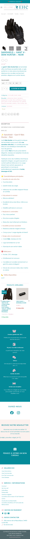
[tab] (15, 124)
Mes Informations (6, 471)
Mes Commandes (7, 473)
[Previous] (3, 31)
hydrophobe (15, 101)
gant (2, 101)
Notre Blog (5, 490)
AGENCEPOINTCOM (15, 537)
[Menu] (1, 7)
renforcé (3, 103)
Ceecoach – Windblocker (21, 302)
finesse (24, 100)
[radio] (3, 83)
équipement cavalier (6, 100)
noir (20, 101)
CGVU (3, 498)
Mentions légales (6, 494)
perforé (24, 101)
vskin (25, 103)
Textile (16, 14)
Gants (22, 14)
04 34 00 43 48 (8, 525)
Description (5, 124)
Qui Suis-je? (5, 488)
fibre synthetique (17, 100)
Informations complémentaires (13, 127)
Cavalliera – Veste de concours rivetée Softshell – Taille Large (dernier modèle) (6, 307)
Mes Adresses (5, 477)
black (15, 98)
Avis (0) (4, 130)
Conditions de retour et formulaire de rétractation (12, 503)
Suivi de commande (7, 475)
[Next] (26, 31)
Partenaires (5, 492)
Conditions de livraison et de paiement (13, 496)
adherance (10, 98)
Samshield (9, 103)
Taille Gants (5, 80)
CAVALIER (10, 14)
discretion (20, 98)
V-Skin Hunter (20, 103)
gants (5, 101)
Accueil (3, 14)
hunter (9, 101)
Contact (4, 486)
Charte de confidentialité (9, 500)
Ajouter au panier (18, 88)
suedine (14, 103)
